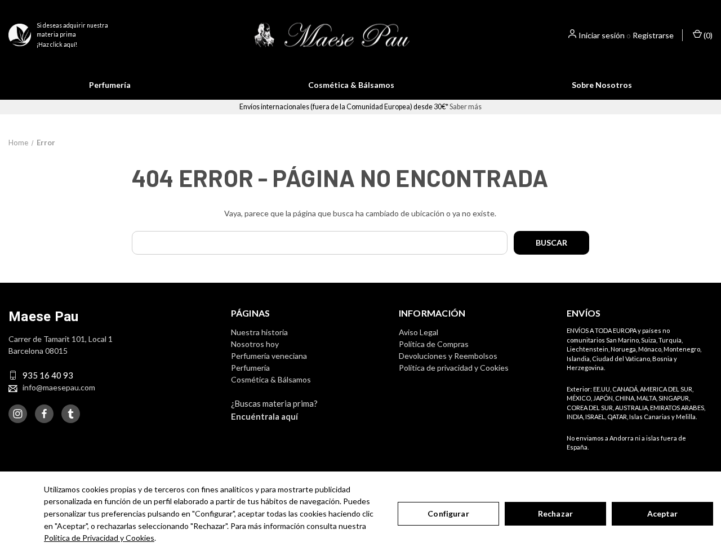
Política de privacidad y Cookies (454, 367)
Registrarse (653, 35)
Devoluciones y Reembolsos (448, 356)
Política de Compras (434, 344)
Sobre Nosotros (602, 85)
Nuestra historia (259, 332)
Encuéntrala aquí (264, 416)
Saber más (465, 107)
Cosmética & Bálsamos (351, 85)
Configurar (448, 513)
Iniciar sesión (601, 35)
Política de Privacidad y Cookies (99, 537)
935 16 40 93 (48, 375)
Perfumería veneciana (269, 356)
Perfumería (110, 85)
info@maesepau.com (59, 387)
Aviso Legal (418, 332)
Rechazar (555, 513)
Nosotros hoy (255, 344)
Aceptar (662, 513)
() (707, 35)
